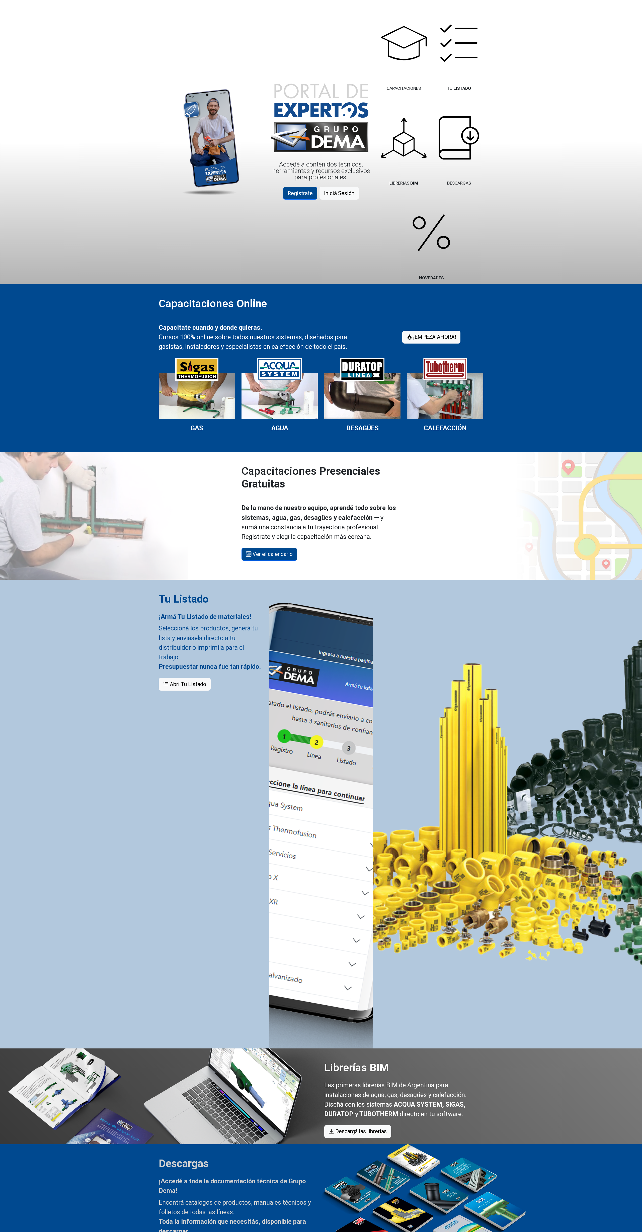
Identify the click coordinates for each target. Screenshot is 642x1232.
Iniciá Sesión (339, 193)
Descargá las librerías (360, 1131)
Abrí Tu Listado (187, 684)
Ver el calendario (272, 554)
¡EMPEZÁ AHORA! (434, 337)
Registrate (300, 193)
